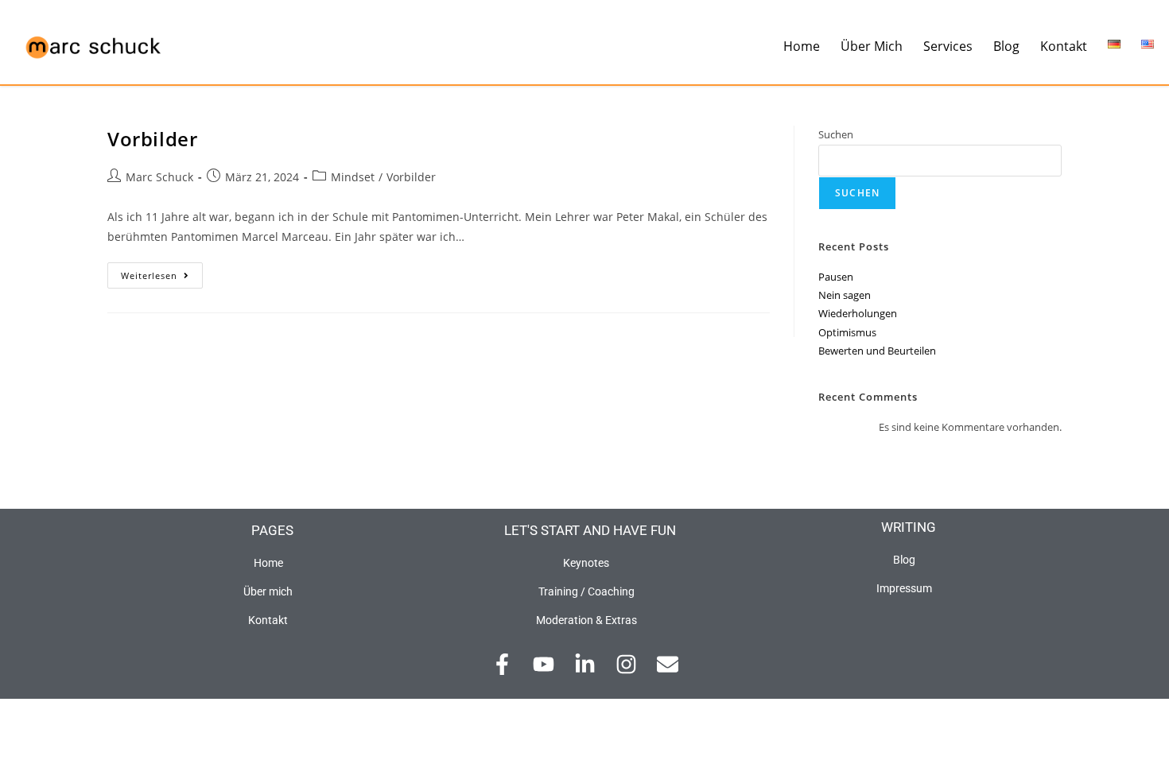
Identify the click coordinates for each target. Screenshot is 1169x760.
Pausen (835, 276)
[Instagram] (626, 664)
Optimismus (847, 332)
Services (948, 46)
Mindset (353, 176)
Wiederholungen (857, 313)
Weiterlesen (162, 271)
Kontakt (1063, 46)
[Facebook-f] (502, 664)
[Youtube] (543, 664)
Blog (1006, 46)
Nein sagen (844, 295)
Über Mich (872, 46)
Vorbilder (152, 139)
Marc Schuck (159, 176)
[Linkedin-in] (585, 664)
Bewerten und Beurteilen (877, 350)
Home (801, 46)
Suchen (835, 134)
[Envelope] (667, 664)
